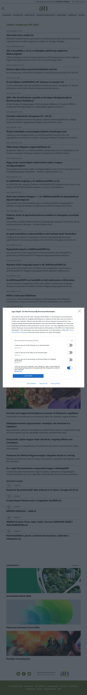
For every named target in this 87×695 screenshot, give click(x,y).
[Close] (80, 312)
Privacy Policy (55, 383)
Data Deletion (31, 383)
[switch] (70, 345)
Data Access (43, 383)
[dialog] (43, 348)
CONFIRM (28, 376)
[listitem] (43, 340)
